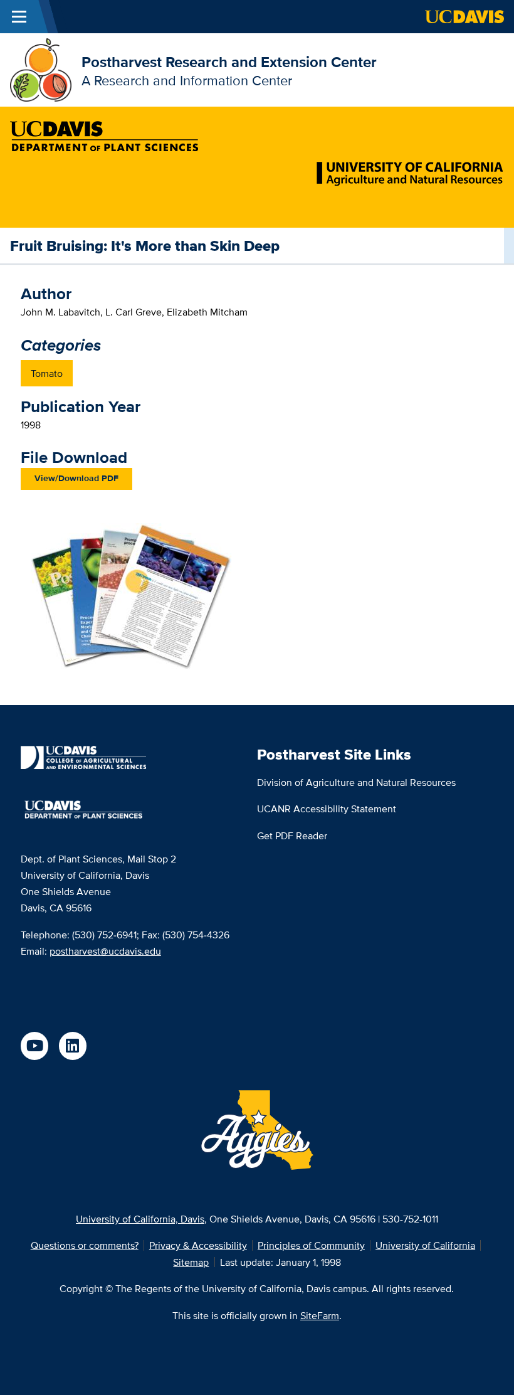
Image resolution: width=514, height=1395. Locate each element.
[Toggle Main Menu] (19, 16)
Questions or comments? (85, 1245)
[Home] (40, 69)
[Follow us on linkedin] (73, 1046)
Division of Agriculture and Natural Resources (356, 782)
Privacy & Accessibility (198, 1245)
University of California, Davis (140, 1218)
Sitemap (191, 1262)
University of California (425, 1245)
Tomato (47, 373)
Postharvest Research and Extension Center (229, 62)
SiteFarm (319, 1315)
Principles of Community (311, 1245)
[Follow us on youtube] (35, 1046)
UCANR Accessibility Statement (326, 808)
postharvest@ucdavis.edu (105, 950)
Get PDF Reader (292, 835)
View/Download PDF (76, 478)
